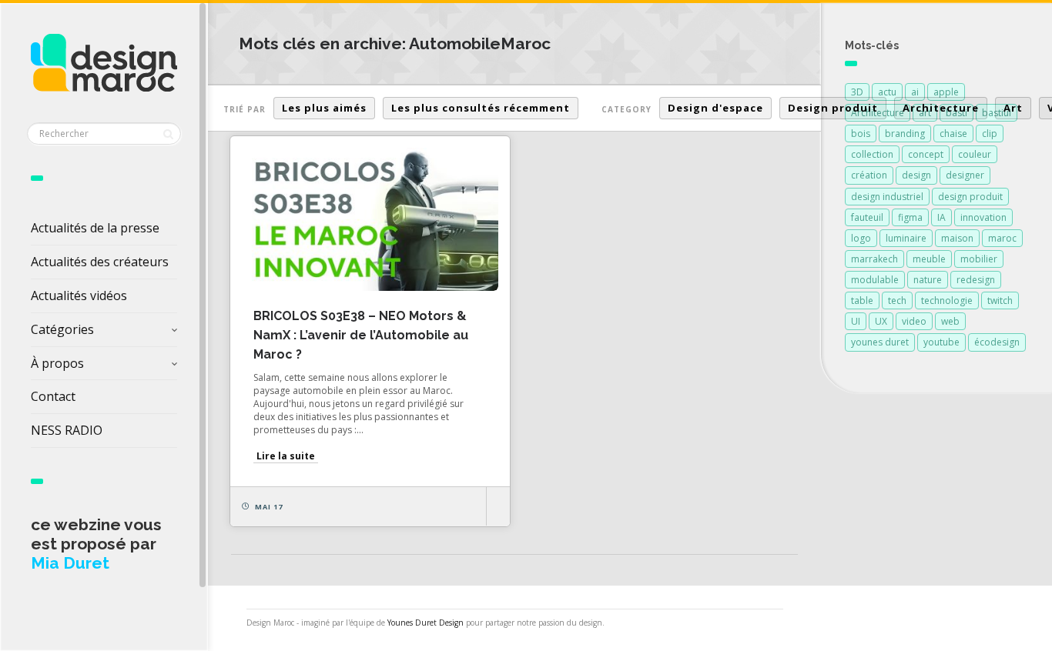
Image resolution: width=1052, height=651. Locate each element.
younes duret (880, 342)
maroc (1002, 238)
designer (965, 175)
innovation (983, 217)
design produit (970, 196)
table (862, 300)
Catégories (62, 329)
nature (927, 279)
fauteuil (867, 217)
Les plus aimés (324, 108)
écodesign (997, 342)
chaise (953, 133)
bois (860, 133)
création (869, 175)
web (950, 321)
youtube (941, 342)
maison (957, 238)
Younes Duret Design (425, 622)
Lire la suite (285, 455)
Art (1013, 108)
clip (989, 133)
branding (905, 133)
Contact (53, 396)
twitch (1000, 300)
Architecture (941, 108)
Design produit (833, 108)
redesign (976, 279)
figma (910, 217)
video (914, 321)
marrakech (874, 258)
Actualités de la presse (95, 227)
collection (872, 154)
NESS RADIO (66, 430)
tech (897, 300)
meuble (929, 258)
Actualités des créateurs (100, 261)
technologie (947, 300)
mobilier (978, 258)
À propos (57, 363)
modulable (875, 279)
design (916, 175)
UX (881, 321)
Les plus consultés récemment (480, 108)
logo (861, 238)
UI (855, 321)
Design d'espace (715, 108)
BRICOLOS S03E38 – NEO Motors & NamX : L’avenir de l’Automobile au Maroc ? (360, 335)
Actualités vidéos (79, 295)
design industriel (887, 196)
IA (941, 217)
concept (925, 154)
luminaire (906, 238)
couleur (974, 154)
